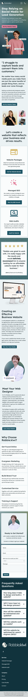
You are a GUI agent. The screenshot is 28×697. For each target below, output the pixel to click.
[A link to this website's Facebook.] (3, 651)
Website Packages (7, 661)
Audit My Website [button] (14, 233)
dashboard (13, 691)
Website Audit (5, 667)
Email (4, 553)
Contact (4, 685)
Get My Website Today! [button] (9, 26)
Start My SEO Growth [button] (14, 202)
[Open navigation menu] (21, 3)
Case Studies (5, 682)
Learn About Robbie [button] (9, 428)
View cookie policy (19, 695)
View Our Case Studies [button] (9, 347)
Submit (6, 574)
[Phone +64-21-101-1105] (25, 3)
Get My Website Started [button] (14, 171)
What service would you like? (10, 558)
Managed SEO (6, 664)
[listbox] (14, 560)
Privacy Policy (19, 691)
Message (5, 563)
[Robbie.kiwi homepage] (10, 3)
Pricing (4, 679)
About (3, 676)
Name (4, 547)
